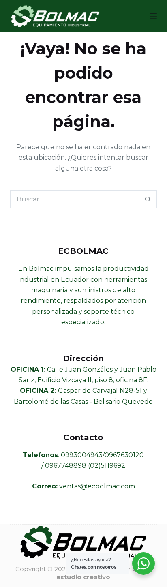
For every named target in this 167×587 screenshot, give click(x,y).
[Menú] (153, 16)
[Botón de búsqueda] (148, 199)
